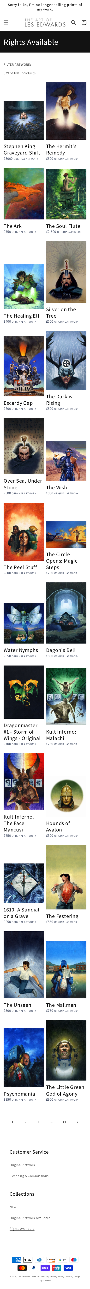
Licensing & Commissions (29, 1176)
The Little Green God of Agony (65, 1090)
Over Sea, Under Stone (23, 483)
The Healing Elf (22, 315)
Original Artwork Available (30, 1218)
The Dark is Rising (59, 399)
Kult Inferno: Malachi (61, 734)
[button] (6, 22)
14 (64, 1121)
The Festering (62, 916)
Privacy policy (57, 1276)
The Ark (13, 226)
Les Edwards (24, 1276)
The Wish (56, 487)
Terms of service (40, 1276)
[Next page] (77, 1122)
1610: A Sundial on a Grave (22, 912)
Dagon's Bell (61, 650)
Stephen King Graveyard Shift (22, 149)
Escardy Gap (18, 402)
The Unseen (17, 1004)
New (13, 1207)
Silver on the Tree (61, 312)
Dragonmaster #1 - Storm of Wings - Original (22, 731)
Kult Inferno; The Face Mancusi (19, 823)
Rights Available (22, 1228)
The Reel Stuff (20, 567)
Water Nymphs (21, 650)
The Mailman (61, 1004)
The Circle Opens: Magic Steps (62, 560)
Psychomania (19, 1093)
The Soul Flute (63, 226)
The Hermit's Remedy (61, 149)
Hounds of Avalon (58, 826)
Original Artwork (22, 1165)
